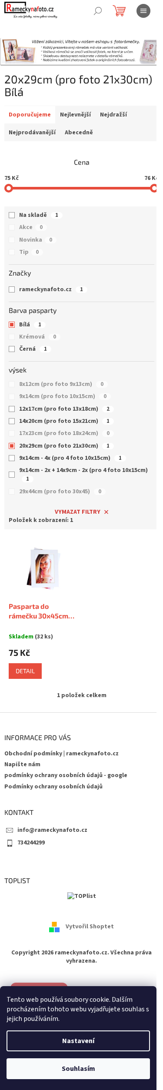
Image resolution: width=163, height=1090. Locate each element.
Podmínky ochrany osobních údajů (53, 786)
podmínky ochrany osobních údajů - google (65, 775)
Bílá (30, 324)
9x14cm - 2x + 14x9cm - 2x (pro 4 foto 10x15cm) (83, 474)
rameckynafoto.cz (51, 289)
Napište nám (22, 764)
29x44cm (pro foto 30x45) (60, 491)
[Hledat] (97, 11)
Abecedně (79, 132)
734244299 (31, 842)
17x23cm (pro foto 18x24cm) (64, 433)
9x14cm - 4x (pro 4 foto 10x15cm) (70, 458)
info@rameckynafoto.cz (52, 830)
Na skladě (38, 215)
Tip (29, 252)
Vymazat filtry (77, 512)
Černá (33, 349)
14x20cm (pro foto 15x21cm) (64, 421)
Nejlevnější (75, 114)
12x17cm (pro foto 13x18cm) (64, 409)
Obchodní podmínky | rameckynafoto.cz (61, 753)
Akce (31, 227)
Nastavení (78, 1041)
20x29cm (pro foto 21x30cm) (64, 446)
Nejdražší (113, 114)
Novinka (35, 240)
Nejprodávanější (32, 132)
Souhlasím (78, 1068)
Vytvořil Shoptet (90, 926)
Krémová (37, 336)
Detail (25, 671)
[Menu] (143, 11)
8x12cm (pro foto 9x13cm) (61, 384)
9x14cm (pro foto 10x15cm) (62, 396)
